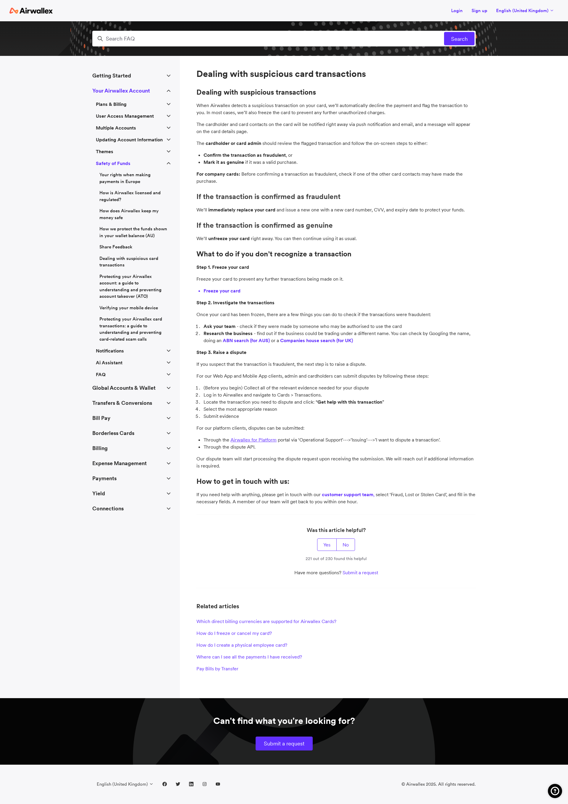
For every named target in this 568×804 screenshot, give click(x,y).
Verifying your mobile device (128, 307)
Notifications (110, 351)
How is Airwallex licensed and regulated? (130, 196)
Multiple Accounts (116, 128)
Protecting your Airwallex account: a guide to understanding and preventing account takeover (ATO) (130, 286)
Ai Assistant (109, 362)
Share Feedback (115, 247)
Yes (326, 545)
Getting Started (111, 75)
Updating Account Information (129, 140)
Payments (104, 478)
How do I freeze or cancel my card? (234, 633)
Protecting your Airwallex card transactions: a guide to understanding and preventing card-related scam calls (130, 329)
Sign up (479, 10)
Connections (108, 508)
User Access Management (125, 116)
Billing (100, 448)
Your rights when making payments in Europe (125, 178)
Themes (104, 151)
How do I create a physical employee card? (241, 645)
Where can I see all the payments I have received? (249, 657)
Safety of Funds (113, 163)
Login (457, 10)
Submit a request (360, 572)
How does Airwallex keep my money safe (129, 214)
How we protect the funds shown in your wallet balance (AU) (133, 232)
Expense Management (119, 463)
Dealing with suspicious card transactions (128, 261)
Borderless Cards (113, 433)
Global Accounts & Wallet (124, 387)
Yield (98, 493)
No (346, 545)
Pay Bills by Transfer (217, 669)
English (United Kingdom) (523, 10)
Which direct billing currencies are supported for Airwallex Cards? (266, 621)
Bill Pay (101, 418)
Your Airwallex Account (121, 90)
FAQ (101, 374)
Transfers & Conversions (122, 402)
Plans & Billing (111, 104)
